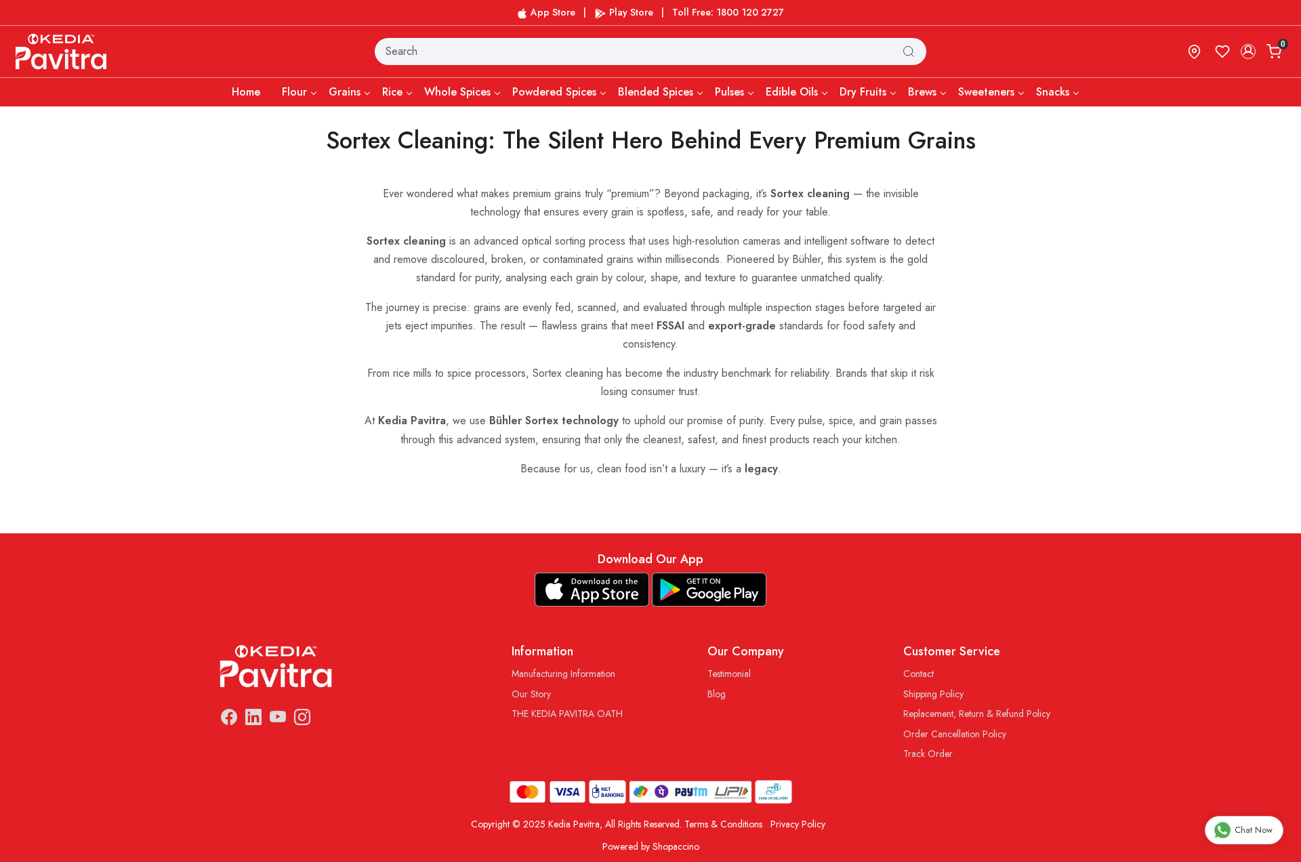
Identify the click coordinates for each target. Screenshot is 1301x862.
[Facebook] (229, 719)
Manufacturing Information (563, 673)
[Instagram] (302, 719)
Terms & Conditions (723, 824)
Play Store (629, 12)
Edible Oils (792, 92)
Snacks (1052, 92)
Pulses (729, 92)
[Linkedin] (253, 719)
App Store (551, 12)
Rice (392, 92)
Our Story (531, 694)
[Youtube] (278, 719)
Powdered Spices (554, 92)
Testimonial (729, 673)
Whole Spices (457, 92)
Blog (716, 694)
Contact (918, 673)
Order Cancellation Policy (954, 734)
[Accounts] (1248, 51)
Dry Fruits (863, 92)
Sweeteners (986, 92)
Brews (922, 92)
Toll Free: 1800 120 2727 (728, 12)
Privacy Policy (797, 824)
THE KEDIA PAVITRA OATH (567, 713)
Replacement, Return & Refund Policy (976, 713)
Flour (294, 92)
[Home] (61, 51)
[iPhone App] (592, 590)
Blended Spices (655, 92)
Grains (344, 92)
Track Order (928, 753)
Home (246, 92)
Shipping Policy (933, 694)
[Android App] (709, 590)
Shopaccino (676, 846)
